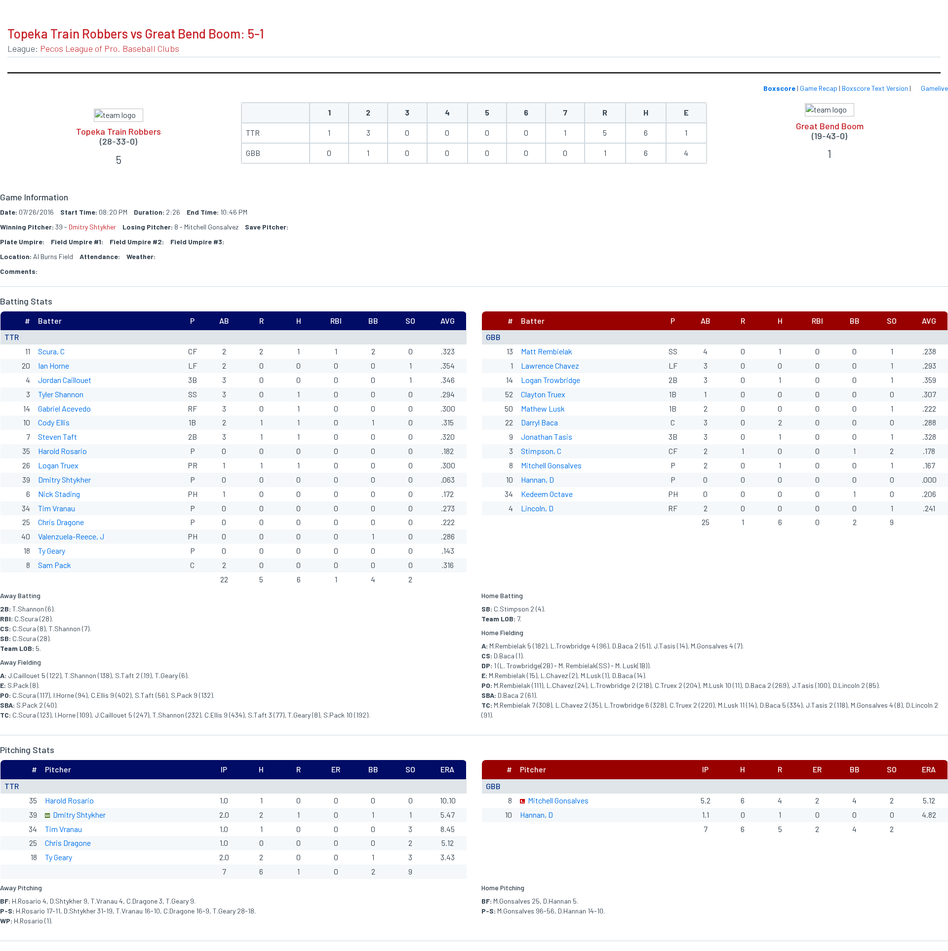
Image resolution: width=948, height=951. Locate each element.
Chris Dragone (61, 522)
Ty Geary (51, 550)
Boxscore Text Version (875, 88)
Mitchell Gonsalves (551, 465)
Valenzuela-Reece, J (71, 536)
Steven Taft (57, 436)
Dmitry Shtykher (92, 227)
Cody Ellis (54, 422)
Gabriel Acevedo (64, 408)
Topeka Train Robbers (118, 131)
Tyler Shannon (60, 394)
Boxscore (779, 88)
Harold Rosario (62, 451)
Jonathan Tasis (546, 436)
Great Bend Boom (830, 125)
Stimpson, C (541, 451)
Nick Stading (59, 493)
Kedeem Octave (547, 493)
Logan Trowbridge (550, 379)
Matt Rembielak (546, 351)
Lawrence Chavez (550, 365)
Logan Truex (58, 465)
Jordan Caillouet (64, 379)
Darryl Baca (539, 422)
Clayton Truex (543, 394)
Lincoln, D (537, 508)
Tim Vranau (56, 508)
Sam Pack (54, 565)
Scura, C (51, 351)
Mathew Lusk (543, 408)
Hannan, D (537, 479)
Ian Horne (53, 365)
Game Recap (818, 88)
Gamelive (933, 88)
